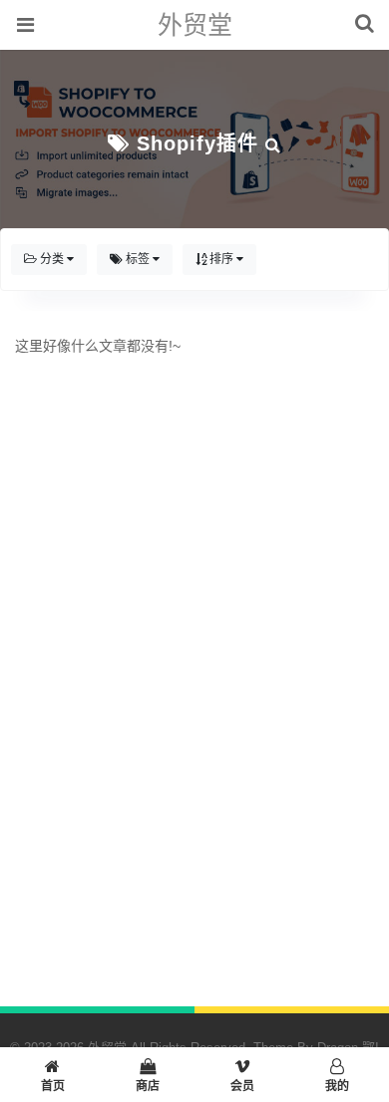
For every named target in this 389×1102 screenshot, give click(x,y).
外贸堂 (195, 25)
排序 (221, 259)
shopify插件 (197, 143)
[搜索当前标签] (273, 143)
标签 (138, 259)
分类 (52, 259)
